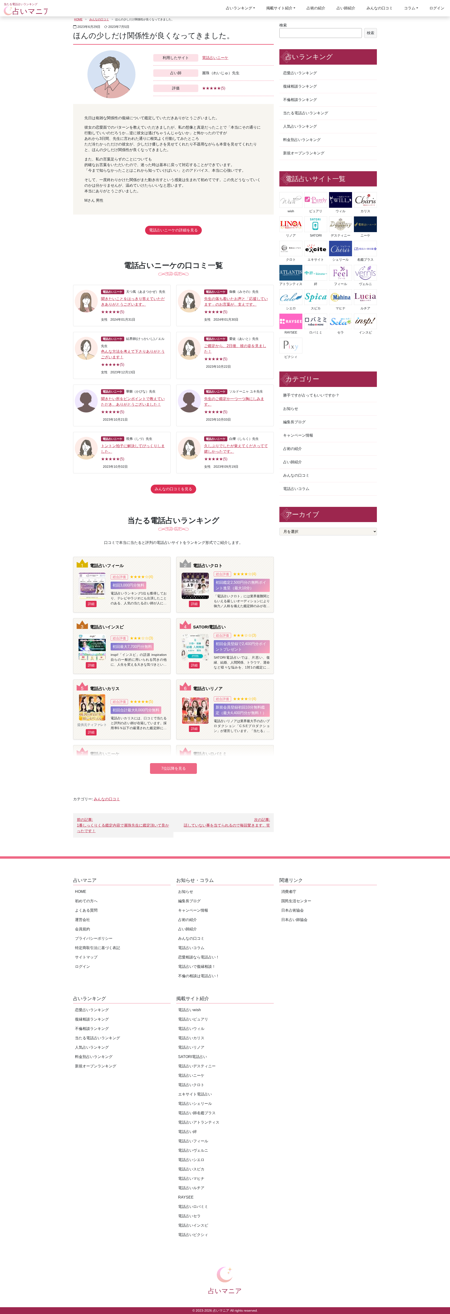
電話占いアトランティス (198, 1122)
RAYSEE (186, 1197)
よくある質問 (86, 910)
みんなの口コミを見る (173, 489)
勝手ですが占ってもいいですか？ (311, 395)
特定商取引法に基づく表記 (97, 948)
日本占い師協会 (294, 920)
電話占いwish (189, 1010)
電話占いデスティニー (197, 1066)
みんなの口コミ (380, 8)
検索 (283, 25)
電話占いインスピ (107, 626)
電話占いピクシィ (193, 1235)
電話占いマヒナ (191, 1178)
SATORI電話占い (209, 626)
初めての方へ (86, 901)
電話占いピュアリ (193, 1019)
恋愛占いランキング (300, 73)
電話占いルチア (191, 1188)
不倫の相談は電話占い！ (198, 976)
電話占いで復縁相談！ (197, 967)
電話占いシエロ (191, 1160)
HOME (78, 19)
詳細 (91, 604)
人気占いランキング (300, 126)
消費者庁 (288, 892)
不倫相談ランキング (300, 100)
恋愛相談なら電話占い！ (198, 957)
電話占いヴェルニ (193, 1150)
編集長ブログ (294, 422)
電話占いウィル (191, 1029)
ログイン (436, 8)
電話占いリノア (208, 688)
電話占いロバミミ (210, 753)
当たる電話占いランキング (305, 113)
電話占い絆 (187, 1132)
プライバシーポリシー (93, 938)
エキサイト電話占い (195, 1094)
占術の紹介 (316, 8)
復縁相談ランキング (300, 86)
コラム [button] (409, 8)
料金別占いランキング (302, 140)
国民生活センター (296, 901)
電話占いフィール (107, 565)
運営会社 (82, 920)
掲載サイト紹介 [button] (279, 8)
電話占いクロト (208, 565)
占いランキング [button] (239, 8)
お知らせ (290, 409)
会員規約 (82, 929)
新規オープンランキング (303, 153)
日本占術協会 (292, 910)
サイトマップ (86, 957)
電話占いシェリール (195, 1104)
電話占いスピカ (191, 1169)
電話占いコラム (296, 489)
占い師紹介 (346, 8)
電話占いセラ (189, 1216)
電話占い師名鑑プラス (197, 1113)
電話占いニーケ (215, 58)
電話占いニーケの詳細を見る (173, 230)
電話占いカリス (105, 688)
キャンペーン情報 (298, 435)
